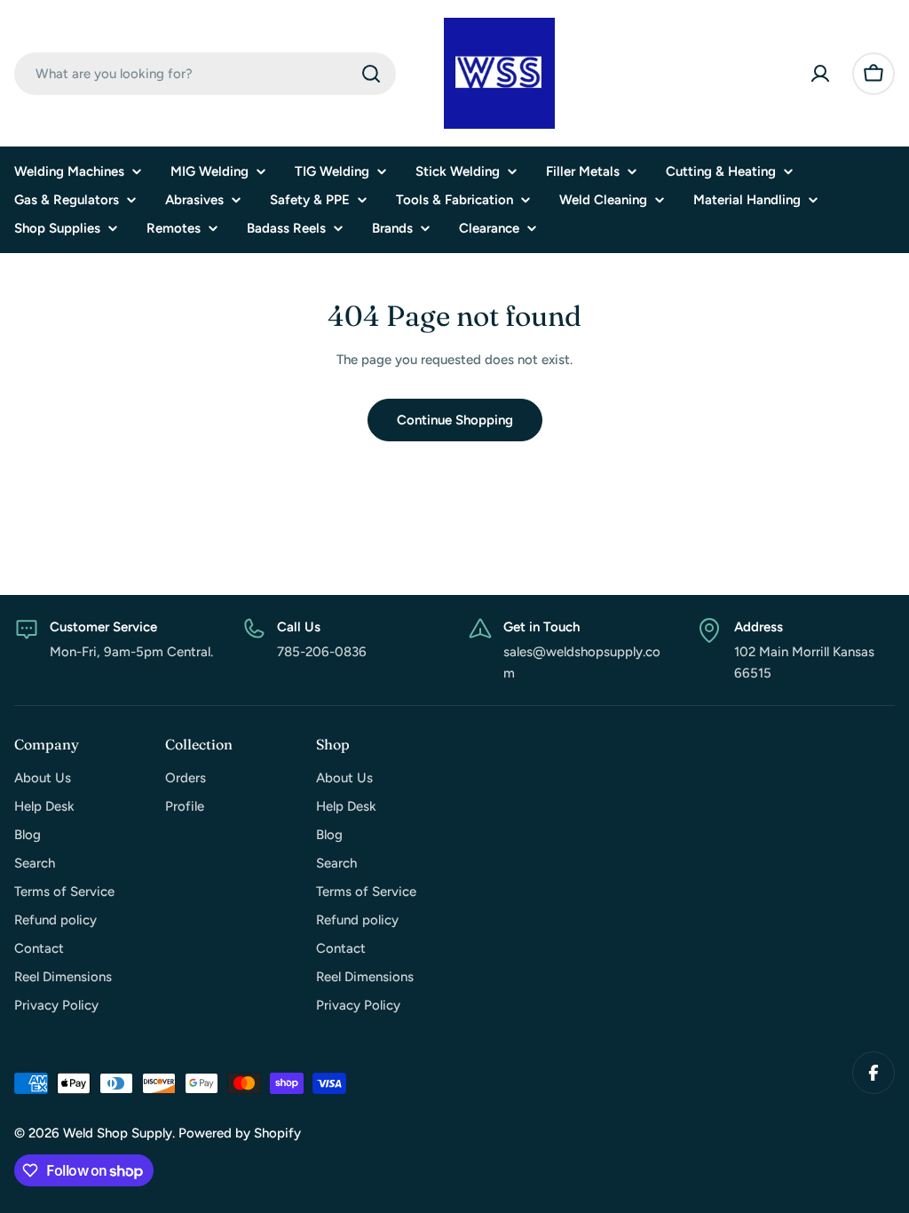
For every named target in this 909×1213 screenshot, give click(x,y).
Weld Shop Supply (117, 1133)
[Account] (820, 73)
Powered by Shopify (239, 1133)
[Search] (371, 73)
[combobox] (205, 73)
